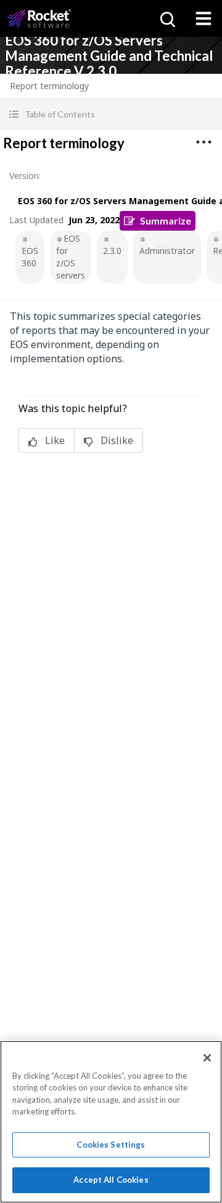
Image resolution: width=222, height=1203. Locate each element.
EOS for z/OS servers (70, 256)
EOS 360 (30, 257)
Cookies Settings (110, 1144)
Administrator (167, 250)
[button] (111, 114)
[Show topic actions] (203, 142)
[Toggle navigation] (203, 18)
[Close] (207, 1057)
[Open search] (166, 18)
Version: (25, 175)
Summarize (165, 220)
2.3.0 (112, 250)
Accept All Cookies (110, 1180)
